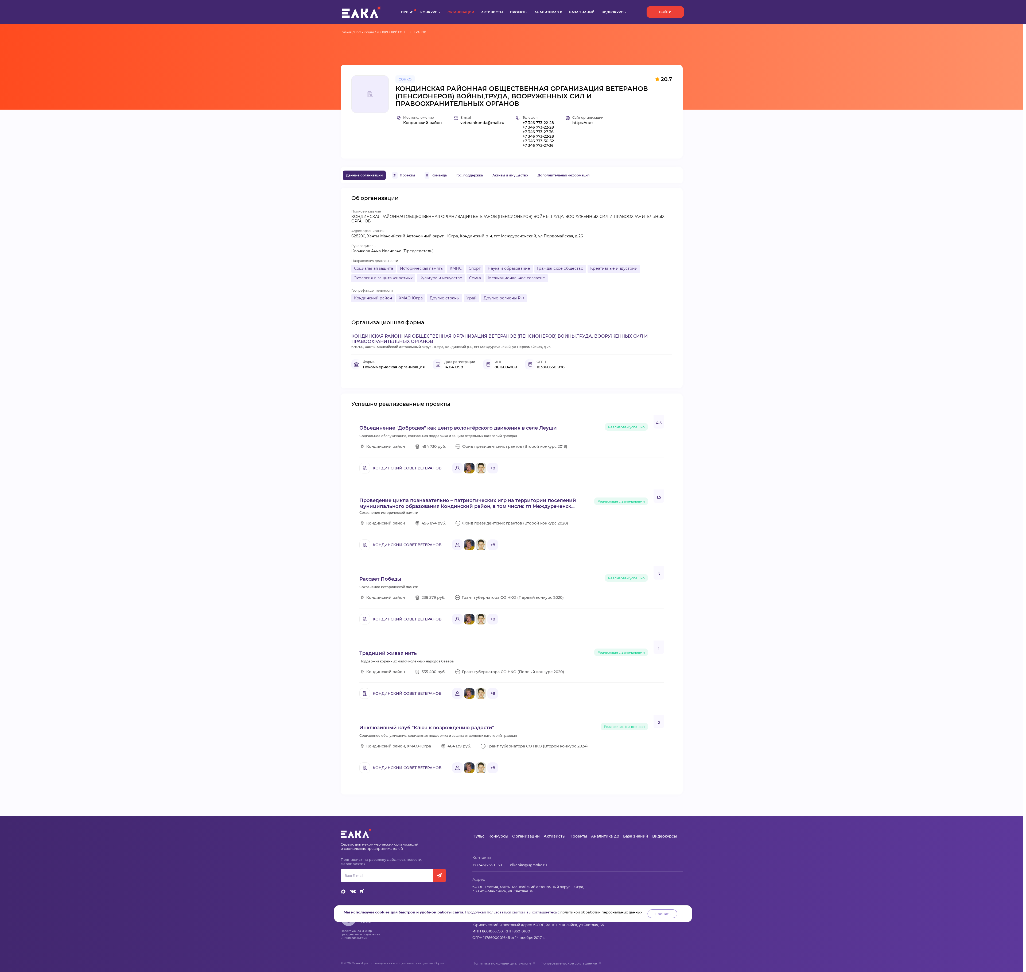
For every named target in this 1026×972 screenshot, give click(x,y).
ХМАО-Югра (411, 298)
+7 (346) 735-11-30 (487, 865)
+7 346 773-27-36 (538, 132)
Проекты (518, 12)
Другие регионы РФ (504, 298)
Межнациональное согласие (516, 278)
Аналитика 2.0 (548, 12)
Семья (475, 278)
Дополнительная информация (563, 175)
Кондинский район (373, 298)
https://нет (582, 123)
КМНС (456, 268)
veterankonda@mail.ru (482, 123)
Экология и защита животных (383, 278)
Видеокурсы (614, 12)
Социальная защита (373, 268)
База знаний (581, 12)
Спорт (475, 268)
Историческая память (421, 268)
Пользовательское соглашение (569, 963)
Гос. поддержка (469, 175)
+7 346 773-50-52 (538, 141)
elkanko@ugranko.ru (528, 865)
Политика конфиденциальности (501, 963)
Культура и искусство (440, 278)
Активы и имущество (510, 175)
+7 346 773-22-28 (538, 123)
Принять (662, 914)
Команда (436, 175)
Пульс (407, 12)
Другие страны (445, 298)
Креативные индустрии (614, 268)
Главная (346, 32)
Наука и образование (509, 268)
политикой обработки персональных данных (601, 912)
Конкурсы (430, 12)
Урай (472, 298)
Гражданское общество (560, 268)
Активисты (492, 12)
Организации (461, 12)
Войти (665, 12)
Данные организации (364, 175)
